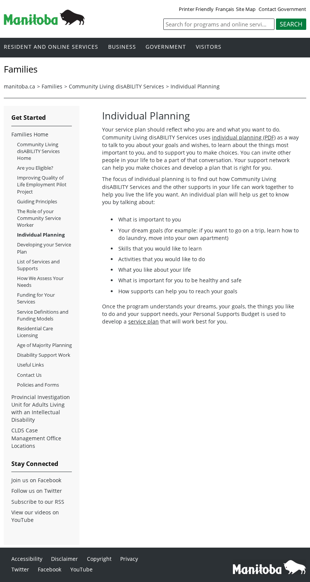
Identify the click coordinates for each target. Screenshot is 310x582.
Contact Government (282, 9)
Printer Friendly (196, 9)
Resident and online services (51, 47)
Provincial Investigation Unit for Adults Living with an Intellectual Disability (40, 408)
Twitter (20, 569)
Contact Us (29, 374)
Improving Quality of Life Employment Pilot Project (42, 184)
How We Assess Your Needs (40, 281)
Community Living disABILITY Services (116, 86)
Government (166, 47)
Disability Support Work (43, 354)
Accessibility (26, 558)
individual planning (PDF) (244, 137)
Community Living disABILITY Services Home (38, 151)
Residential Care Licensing (35, 332)
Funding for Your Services (36, 298)
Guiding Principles (37, 201)
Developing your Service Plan (44, 248)
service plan (143, 321)
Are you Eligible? (35, 167)
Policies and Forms (38, 384)
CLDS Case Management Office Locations (36, 438)
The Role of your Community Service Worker (39, 218)
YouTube (81, 569)
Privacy (129, 558)
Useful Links (30, 364)
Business (122, 47)
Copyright (99, 558)
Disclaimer (64, 558)
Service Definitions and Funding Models (42, 315)
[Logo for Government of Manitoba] (44, 23)
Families (52, 86)
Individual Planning (195, 86)
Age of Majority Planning (44, 345)
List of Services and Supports (38, 265)
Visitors (209, 47)
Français (224, 9)
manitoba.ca (19, 86)
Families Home (29, 134)
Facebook (49, 569)
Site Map (246, 9)
